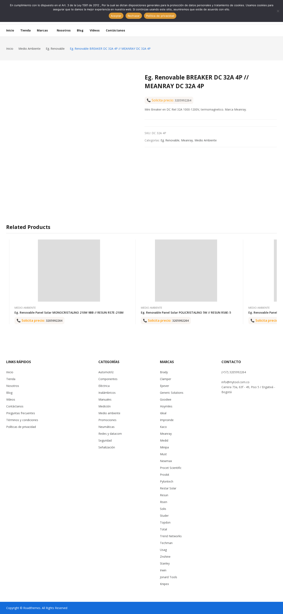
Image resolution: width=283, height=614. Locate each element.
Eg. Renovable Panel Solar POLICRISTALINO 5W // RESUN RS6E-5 (186, 312)
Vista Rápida (123, 244)
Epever (164, 386)
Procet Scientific (170, 468)
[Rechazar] (278, 11)
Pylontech (166, 481)
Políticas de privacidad (21, 427)
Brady (164, 372)
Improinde (167, 420)
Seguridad (105, 440)
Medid (164, 440)
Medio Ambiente (206, 140)
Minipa (164, 447)
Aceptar (116, 15)
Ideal (163, 413)
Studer (164, 516)
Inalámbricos (107, 393)
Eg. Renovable (170, 140)
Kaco (163, 427)
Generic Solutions (171, 393)
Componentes (107, 379)
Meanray (187, 140)
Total (163, 529)
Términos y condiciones (22, 420)
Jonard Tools (168, 577)
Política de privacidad (160, 15)
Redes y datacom (110, 434)
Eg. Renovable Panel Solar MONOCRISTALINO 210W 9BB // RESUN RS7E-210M (69, 312)
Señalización (106, 447)
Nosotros (12, 386)
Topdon (165, 522)
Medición (104, 406)
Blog (9, 393)
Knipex (164, 584)
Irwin (163, 570)
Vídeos (10, 399)
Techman (166, 543)
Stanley (165, 563)
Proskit (164, 475)
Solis (163, 509)
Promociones (107, 420)
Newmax (166, 461)
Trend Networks (171, 536)
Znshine (165, 557)
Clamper (165, 379)
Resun (164, 495)
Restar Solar (168, 488)
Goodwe (165, 399)
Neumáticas (106, 427)
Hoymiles (166, 406)
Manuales (104, 399)
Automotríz (106, 372)
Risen (163, 502)
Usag (163, 550)
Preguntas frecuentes (20, 413)
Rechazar (134, 15)
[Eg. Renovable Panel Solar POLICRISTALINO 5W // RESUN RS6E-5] (186, 271)
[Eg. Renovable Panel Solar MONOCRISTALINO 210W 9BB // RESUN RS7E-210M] (69, 271)
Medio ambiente (109, 413)
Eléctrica (104, 386)
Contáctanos (14, 406)
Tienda (10, 379)
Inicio (9, 372)
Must (163, 454)
